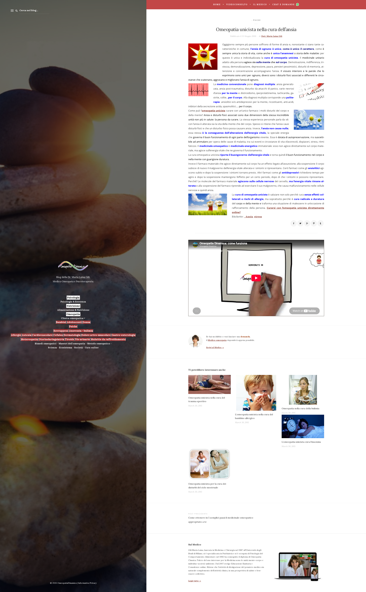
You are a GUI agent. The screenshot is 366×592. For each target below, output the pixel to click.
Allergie (16, 335)
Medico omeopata (217, 340)
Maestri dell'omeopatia (72, 343)
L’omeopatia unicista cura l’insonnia (301, 441)
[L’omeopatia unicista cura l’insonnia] (303, 426)
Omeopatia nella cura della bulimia (300, 408)
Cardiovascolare (42, 335)
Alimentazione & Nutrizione (73, 310)
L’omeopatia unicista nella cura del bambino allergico (254, 416)
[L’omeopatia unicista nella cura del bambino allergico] (256, 393)
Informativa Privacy (87, 583)
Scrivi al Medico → (215, 347)
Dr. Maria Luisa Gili (79, 277)
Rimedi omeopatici (45, 343)
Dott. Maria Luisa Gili (271, 36)
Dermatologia (72, 335)
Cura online (92, 347)
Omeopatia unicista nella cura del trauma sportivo (206, 399)
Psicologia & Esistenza (73, 301)
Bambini (61, 322)
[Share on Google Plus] (307, 223)
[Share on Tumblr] (320, 223)
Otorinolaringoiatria (51, 339)
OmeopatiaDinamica (66, 583)
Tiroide (69, 339)
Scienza (52, 347)
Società (78, 347)
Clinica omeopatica (72, 318)
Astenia (26, 335)
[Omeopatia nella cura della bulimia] (303, 390)
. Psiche (256, 20)
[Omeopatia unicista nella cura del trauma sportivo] (209, 384)
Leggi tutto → (194, 581)
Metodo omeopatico (98, 343)
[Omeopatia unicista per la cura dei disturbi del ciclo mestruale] (209, 464)
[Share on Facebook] (294, 223)
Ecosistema (65, 347)
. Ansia (248, 216)
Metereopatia (29, 339)
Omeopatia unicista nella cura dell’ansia (256, 29)
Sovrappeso (61, 330)
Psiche (73, 326)
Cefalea (58, 335)
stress (258, 216)
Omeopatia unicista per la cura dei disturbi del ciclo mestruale (207, 485)
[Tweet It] (300, 223)
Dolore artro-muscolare (96, 335)
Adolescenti (74, 322)
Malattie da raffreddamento (108, 339)
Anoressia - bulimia (81, 330)
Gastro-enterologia (123, 335)
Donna (86, 322)
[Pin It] (314, 223)
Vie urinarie (82, 339)
